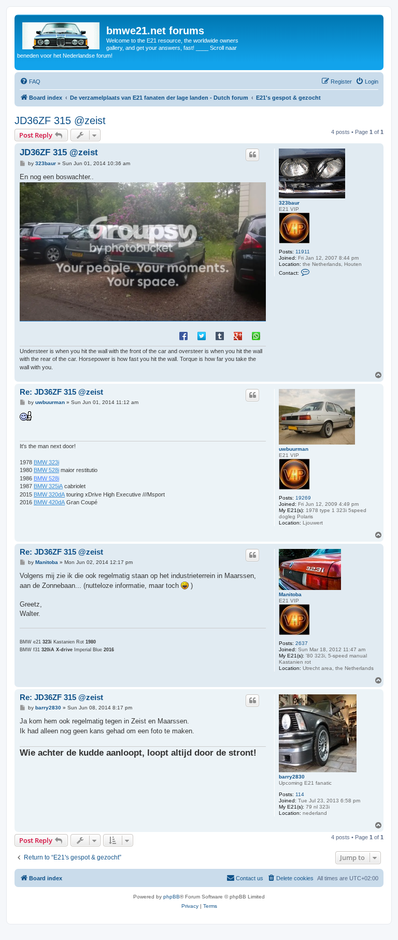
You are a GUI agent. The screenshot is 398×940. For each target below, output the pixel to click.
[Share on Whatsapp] (256, 335)
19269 (303, 498)
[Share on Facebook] (183, 335)
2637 (301, 643)
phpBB (171, 896)
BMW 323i (46, 462)
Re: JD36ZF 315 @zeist (61, 391)
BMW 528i (46, 470)
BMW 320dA (49, 494)
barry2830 (292, 777)
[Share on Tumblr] (219, 335)
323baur (289, 203)
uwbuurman (293, 449)
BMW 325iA (48, 486)
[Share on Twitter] (201, 335)
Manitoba (290, 594)
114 (299, 794)
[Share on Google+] (238, 335)
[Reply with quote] (252, 155)
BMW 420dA (49, 502)
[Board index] (61, 33)
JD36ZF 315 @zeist (60, 120)
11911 (302, 251)
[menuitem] (30, 81)
